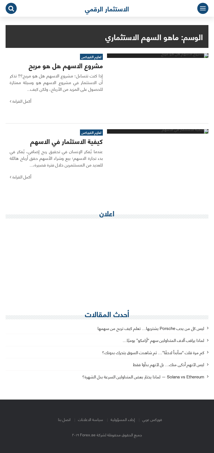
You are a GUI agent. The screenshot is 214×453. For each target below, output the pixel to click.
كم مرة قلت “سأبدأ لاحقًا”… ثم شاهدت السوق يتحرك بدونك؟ (153, 352)
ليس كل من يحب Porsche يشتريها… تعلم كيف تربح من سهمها (151, 328)
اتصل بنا (64, 419)
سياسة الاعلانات (90, 419)
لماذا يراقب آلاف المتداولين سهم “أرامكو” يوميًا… (163, 340)
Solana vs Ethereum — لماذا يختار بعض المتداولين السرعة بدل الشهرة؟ (143, 376)
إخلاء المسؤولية (123, 419)
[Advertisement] (107, 263)
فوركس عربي (152, 419)
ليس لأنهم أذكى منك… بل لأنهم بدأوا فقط (168, 364)
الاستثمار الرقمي (107, 8)
